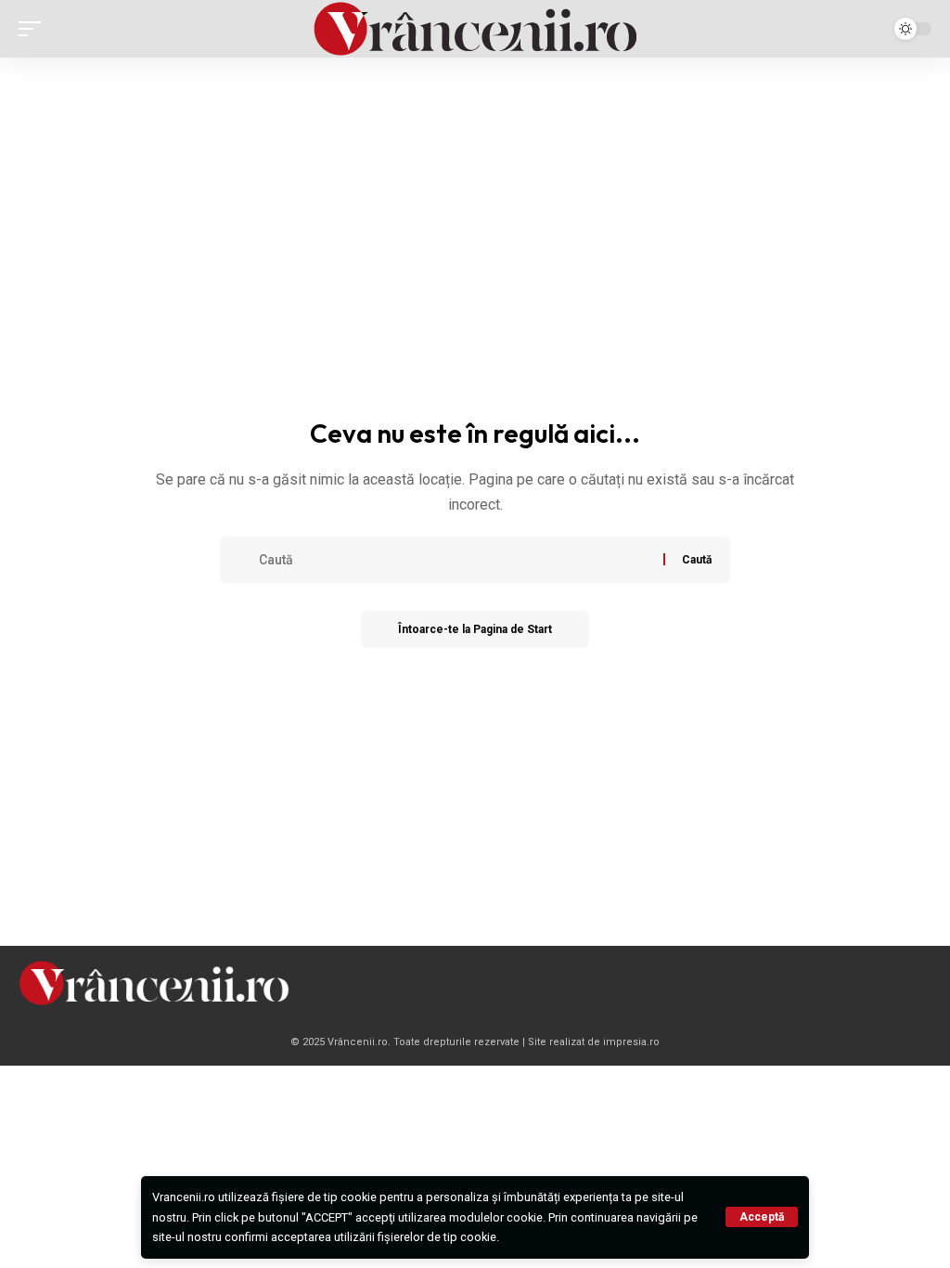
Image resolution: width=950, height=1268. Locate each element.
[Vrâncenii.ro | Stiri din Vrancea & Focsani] (475, 29)
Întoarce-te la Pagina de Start (475, 629)
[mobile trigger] (34, 28)
